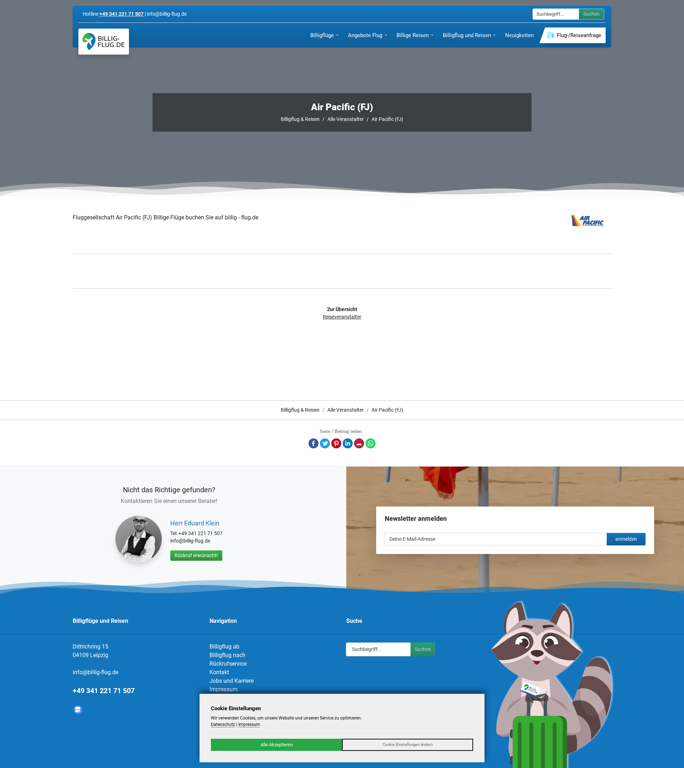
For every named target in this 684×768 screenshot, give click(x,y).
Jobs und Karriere (231, 680)
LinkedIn (348, 443)
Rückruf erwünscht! (196, 555)
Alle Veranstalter (345, 119)
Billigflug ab (224, 646)
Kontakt (219, 672)
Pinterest (336, 443)
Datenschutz (223, 724)
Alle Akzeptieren (276, 744)
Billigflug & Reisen (300, 119)
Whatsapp (370, 443)
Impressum (223, 689)
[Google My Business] (77, 709)
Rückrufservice (228, 663)
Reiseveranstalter (342, 317)
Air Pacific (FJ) (387, 119)
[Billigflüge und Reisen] (103, 42)
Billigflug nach (227, 655)
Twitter (325, 443)
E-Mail (359, 443)
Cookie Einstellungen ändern (408, 744)
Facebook (313, 443)
